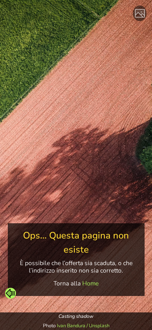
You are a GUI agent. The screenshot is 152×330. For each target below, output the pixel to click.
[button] (10, 293)
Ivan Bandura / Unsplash (83, 325)
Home (90, 283)
